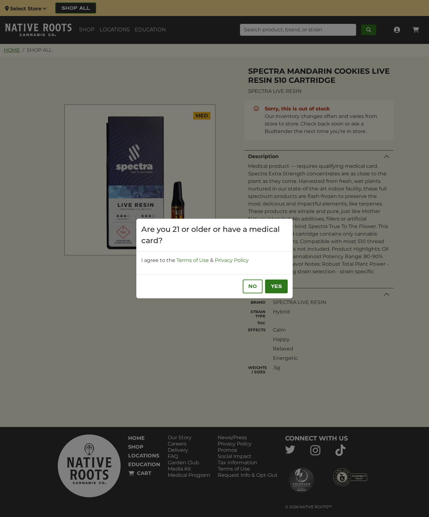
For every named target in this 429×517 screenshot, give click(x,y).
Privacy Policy (232, 260)
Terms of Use (192, 260)
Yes (276, 286)
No (252, 286)
